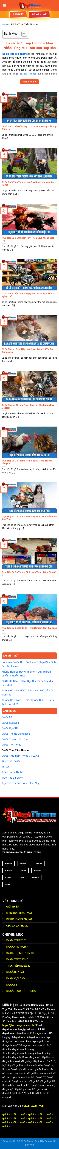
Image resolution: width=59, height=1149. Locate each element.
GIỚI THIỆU (12, 906)
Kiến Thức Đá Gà (11, 761)
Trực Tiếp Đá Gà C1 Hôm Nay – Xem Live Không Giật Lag (28, 239)
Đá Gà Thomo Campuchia (16, 733)
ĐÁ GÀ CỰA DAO (15, 978)
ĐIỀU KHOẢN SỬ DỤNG (19, 919)
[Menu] (4, 5)
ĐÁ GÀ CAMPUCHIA (17, 946)
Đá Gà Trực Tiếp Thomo (15, 750)
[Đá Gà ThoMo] (29, 5)
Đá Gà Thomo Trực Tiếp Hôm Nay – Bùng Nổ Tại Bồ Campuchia (27, 350)
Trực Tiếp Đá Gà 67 (12, 777)
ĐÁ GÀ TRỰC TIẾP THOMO (21, 991)
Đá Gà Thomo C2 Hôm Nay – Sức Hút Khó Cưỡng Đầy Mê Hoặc (28, 406)
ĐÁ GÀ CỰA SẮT (15, 971)
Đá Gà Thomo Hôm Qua (15, 739)
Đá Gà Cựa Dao (10, 722)
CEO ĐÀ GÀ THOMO (17, 925)
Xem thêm (28, 81)
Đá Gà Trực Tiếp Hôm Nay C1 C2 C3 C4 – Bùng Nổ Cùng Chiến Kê (29, 127)
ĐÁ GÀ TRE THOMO (17, 959)
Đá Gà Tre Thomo (11, 744)
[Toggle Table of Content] (22, 34)
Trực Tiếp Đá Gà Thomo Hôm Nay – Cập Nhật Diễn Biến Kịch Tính (29, 518)
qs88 (5, 1114)
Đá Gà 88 (7, 717)
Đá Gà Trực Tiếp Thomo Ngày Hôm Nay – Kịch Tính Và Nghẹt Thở (29, 295)
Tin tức (5, 766)
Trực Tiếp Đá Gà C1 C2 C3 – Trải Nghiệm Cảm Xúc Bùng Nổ (29, 629)
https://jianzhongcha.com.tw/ (19, 1025)
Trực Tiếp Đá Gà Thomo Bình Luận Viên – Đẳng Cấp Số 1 (29, 573)
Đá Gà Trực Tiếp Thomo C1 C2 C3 (20, 755)
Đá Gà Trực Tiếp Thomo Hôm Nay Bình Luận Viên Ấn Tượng (28, 183)
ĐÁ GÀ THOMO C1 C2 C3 (20, 953)
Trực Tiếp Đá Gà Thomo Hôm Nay (20, 783)
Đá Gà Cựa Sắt (10, 728)
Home (5, 24)
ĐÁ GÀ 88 (11, 984)
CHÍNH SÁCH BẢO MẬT (19, 913)
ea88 (5, 1122)
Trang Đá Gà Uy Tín (12, 772)
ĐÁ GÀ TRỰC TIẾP (16, 940)
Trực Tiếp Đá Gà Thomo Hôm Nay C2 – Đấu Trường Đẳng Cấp (27, 462)
